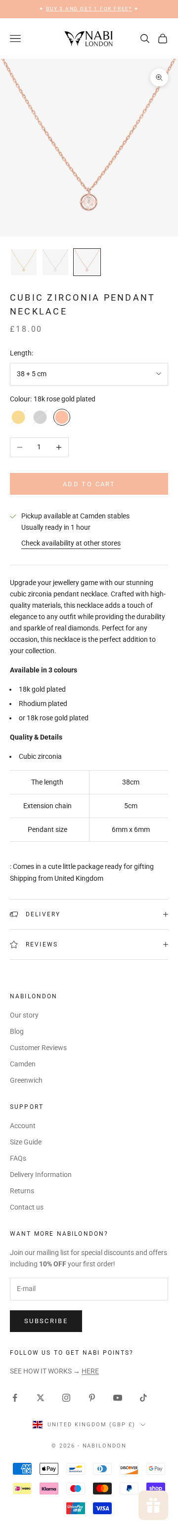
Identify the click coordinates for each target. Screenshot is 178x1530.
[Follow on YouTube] (118, 1398)
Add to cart (89, 484)
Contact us (27, 1207)
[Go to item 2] (55, 262)
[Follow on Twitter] (40, 1398)
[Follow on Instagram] (66, 1398)
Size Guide (26, 1142)
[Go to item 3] (87, 262)
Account (23, 1126)
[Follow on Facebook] (15, 1398)
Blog (17, 1031)
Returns (22, 1191)
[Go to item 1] (24, 262)
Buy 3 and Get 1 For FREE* (89, 8)
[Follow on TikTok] (143, 1398)
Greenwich (26, 1080)
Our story (24, 1015)
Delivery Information (41, 1174)
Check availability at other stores (71, 543)
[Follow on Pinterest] (92, 1398)
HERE (90, 1371)
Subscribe (46, 1321)
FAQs (18, 1158)
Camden (23, 1064)
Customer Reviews (38, 1048)
